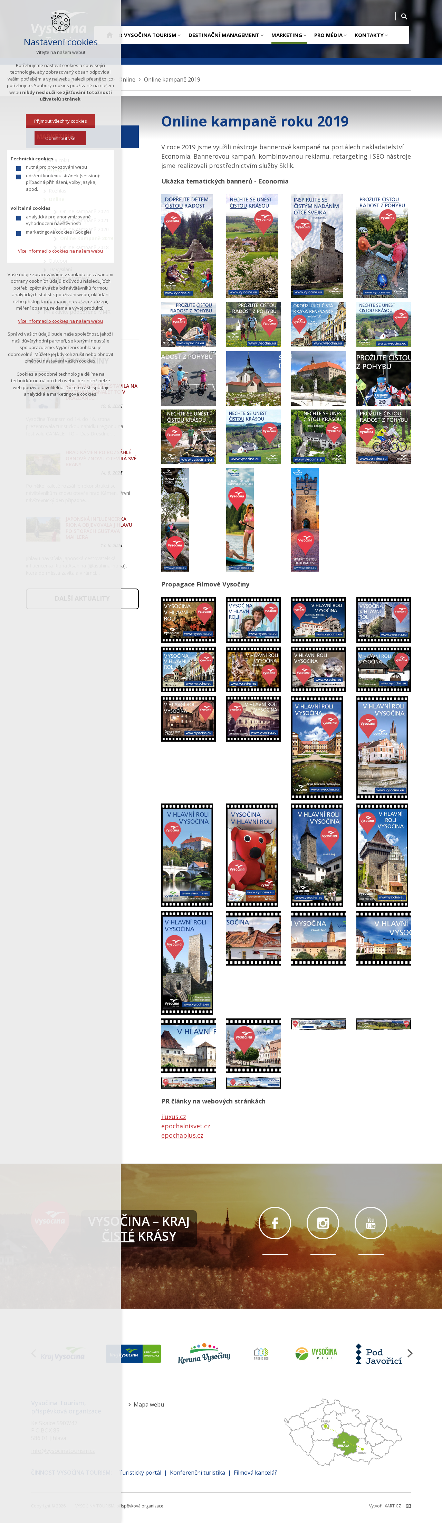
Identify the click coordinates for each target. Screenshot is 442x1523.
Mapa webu (149, 1404)
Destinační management (224, 34)
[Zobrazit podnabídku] (179, 35)
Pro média (328, 34)
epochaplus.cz (182, 1135)
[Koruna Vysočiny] (204, 1353)
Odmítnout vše (60, 138)
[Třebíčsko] (261, 1353)
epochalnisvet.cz (185, 1126)
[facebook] (275, 1223)
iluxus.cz (173, 1116)
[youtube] (371, 1223)
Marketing (286, 34)
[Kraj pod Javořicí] (380, 1353)
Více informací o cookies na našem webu (60, 251)
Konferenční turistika (197, 1472)
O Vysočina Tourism (147, 34)
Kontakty (369, 34)
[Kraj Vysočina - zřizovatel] (133, 1353)
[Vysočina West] (316, 1353)
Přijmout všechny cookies (60, 121)
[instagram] (323, 1223)
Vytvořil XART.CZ (385, 1506)
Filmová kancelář (255, 1472)
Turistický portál (139, 1472)
